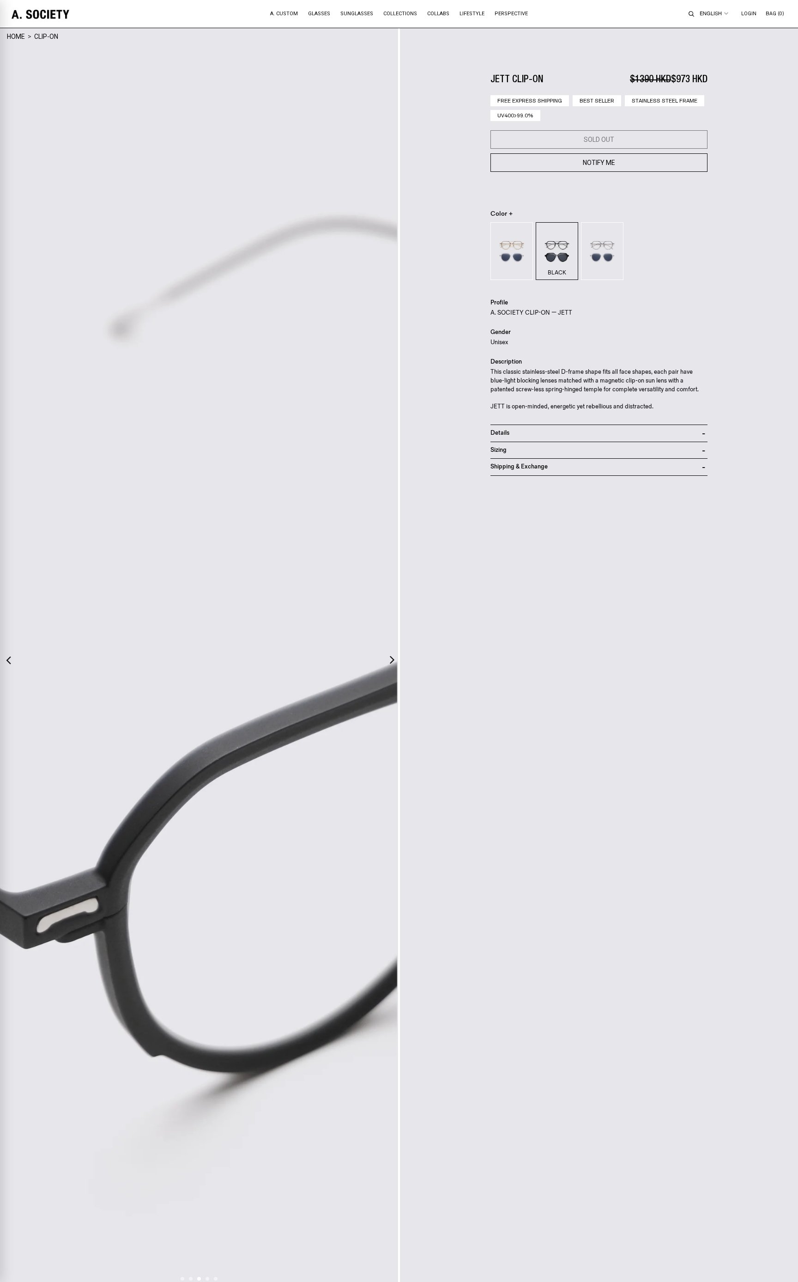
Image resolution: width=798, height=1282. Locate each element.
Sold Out (599, 139)
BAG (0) (775, 13)
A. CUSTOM (284, 14)
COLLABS (438, 14)
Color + (501, 214)
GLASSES (319, 14)
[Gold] (511, 251)
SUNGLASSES (356, 14)
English (711, 13)
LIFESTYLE (471, 14)
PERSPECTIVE (511, 14)
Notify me (599, 162)
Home (16, 36)
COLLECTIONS (400, 14)
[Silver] (602, 251)
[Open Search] (691, 14)
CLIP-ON (46, 36)
